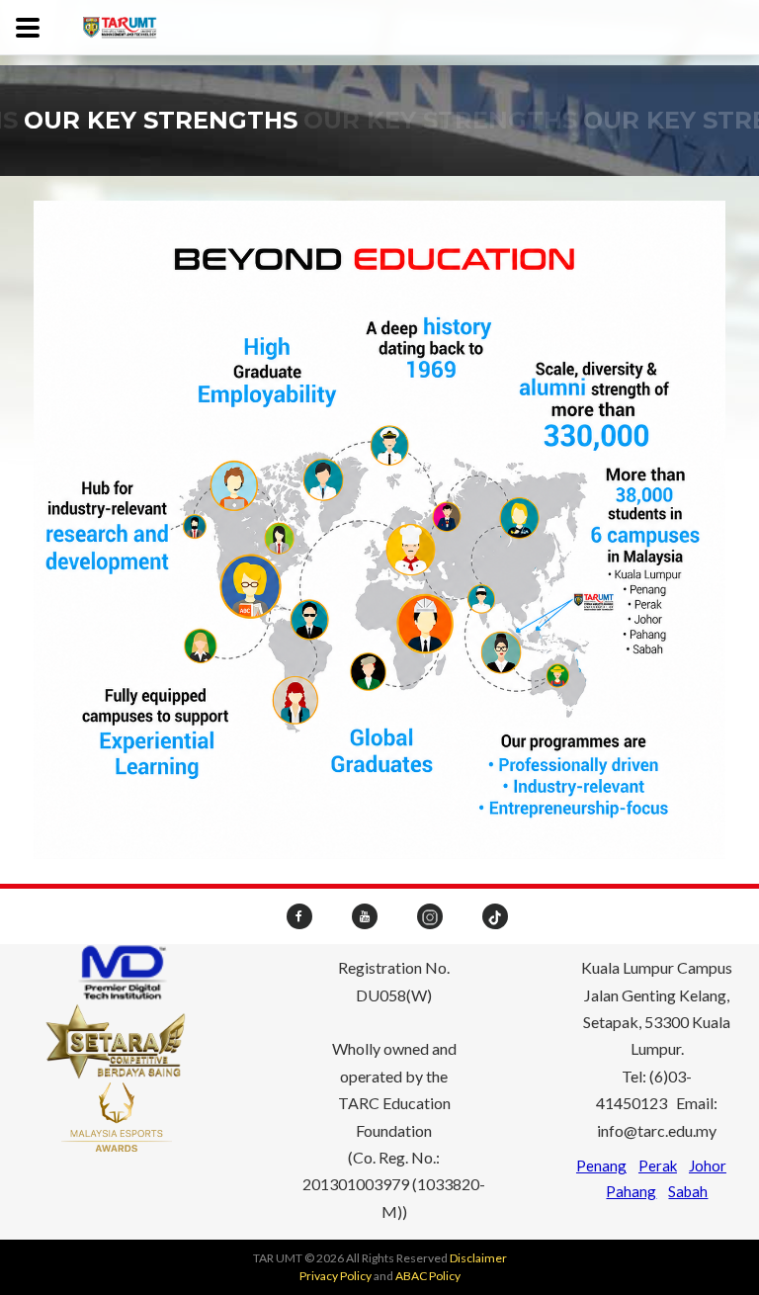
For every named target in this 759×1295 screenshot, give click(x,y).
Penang (601, 1165)
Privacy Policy (335, 1275)
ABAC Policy (428, 1275)
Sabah (688, 1191)
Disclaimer (478, 1258)
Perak (657, 1165)
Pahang (631, 1191)
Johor (707, 1165)
